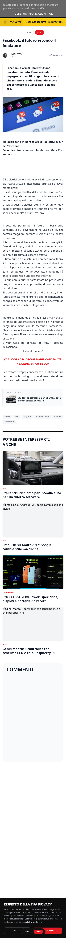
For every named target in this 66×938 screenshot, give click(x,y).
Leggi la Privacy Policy (31, 922)
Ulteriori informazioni (30, 13)
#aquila (27, 416)
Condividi (58, 55)
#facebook (9, 421)
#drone (57, 416)
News (39, 32)
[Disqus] (33, 718)
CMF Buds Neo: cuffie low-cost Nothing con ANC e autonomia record (45, 22)
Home (28, 32)
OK (51, 13)
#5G (16, 416)
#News (7, 416)
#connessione (42, 416)
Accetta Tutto (47, 930)
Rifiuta (17, 930)
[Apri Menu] (5, 22)
